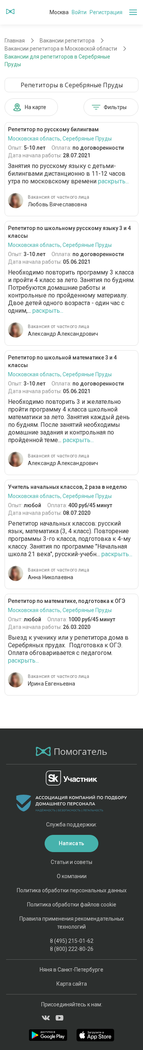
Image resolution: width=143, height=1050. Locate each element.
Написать (71, 843)
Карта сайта (71, 984)
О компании (72, 876)
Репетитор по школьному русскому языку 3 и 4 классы (69, 232)
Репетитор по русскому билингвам (53, 129)
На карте (35, 107)
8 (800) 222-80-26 (71, 949)
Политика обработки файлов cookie (71, 904)
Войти (79, 12)
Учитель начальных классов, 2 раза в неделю (67, 487)
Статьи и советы (71, 862)
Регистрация (106, 12)
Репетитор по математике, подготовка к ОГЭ (66, 601)
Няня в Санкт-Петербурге (71, 970)
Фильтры (115, 107)
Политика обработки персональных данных (72, 890)
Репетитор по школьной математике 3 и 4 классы (62, 361)
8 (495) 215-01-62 (71, 941)
